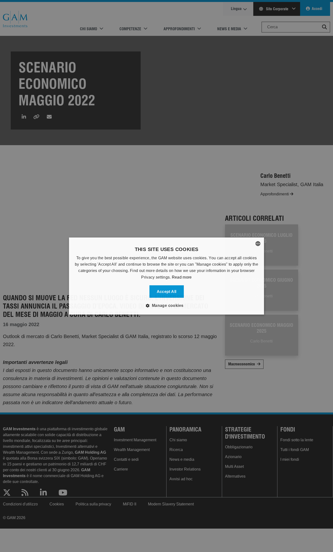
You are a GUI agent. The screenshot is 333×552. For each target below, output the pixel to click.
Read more (182, 277)
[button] (166, 306)
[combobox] (257, 243)
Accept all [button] (166, 292)
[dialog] (166, 276)
